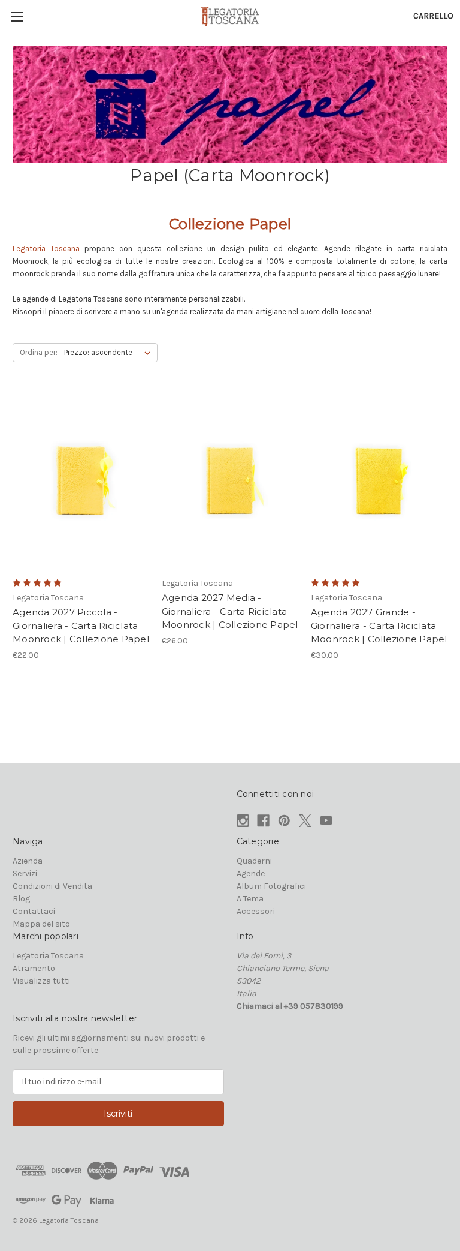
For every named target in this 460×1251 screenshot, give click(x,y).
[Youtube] (326, 820)
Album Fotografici (271, 886)
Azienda (28, 861)
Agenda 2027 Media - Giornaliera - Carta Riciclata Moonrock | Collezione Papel (230, 611)
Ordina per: (39, 352)
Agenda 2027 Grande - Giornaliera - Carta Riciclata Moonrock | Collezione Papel (379, 625)
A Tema (250, 899)
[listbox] (109, 353)
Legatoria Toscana (48, 956)
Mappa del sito (41, 924)
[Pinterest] (284, 820)
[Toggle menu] (16, 16)
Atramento (34, 968)
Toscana (355, 311)
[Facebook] (263, 820)
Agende (251, 873)
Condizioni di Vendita (52, 886)
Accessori (256, 911)
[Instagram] (243, 820)
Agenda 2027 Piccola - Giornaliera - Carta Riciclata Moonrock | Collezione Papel (81, 625)
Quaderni (254, 861)
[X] (305, 820)
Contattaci (34, 911)
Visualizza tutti (41, 981)
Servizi (25, 873)
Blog (21, 899)
